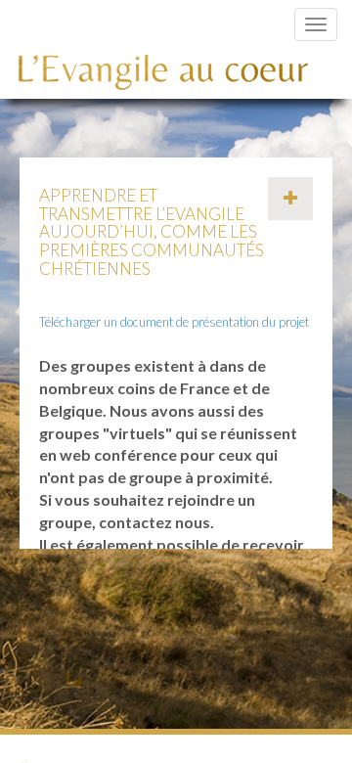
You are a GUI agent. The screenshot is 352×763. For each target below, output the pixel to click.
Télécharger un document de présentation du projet (174, 322)
